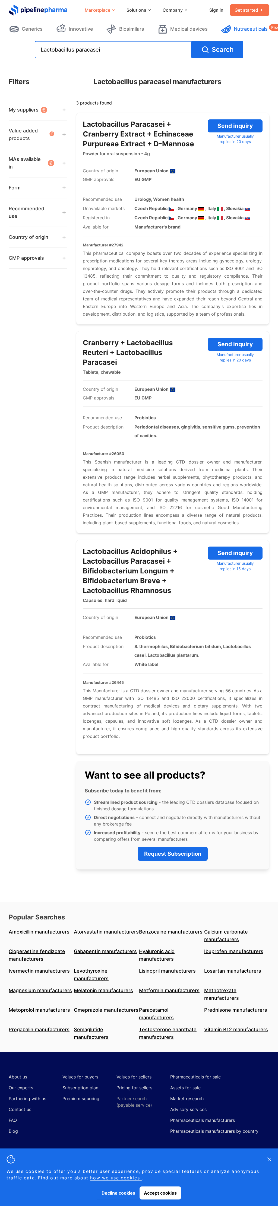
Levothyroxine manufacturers (91, 974)
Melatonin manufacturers (103, 990)
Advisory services (188, 1109)
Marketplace (97, 10)
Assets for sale (185, 1087)
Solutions (136, 10)
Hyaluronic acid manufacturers (157, 955)
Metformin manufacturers (169, 990)
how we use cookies (115, 1177)
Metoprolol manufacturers (39, 1010)
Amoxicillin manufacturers (39, 932)
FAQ (13, 1120)
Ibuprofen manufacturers (233, 951)
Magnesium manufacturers (40, 990)
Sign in (216, 10)
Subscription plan (80, 1087)
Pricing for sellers (134, 1087)
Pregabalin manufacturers (39, 1029)
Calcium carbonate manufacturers (226, 935)
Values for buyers (80, 1077)
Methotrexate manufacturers (221, 994)
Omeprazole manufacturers (106, 1010)
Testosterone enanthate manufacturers (168, 1033)
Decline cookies (118, 1193)
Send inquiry (235, 125)
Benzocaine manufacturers (171, 932)
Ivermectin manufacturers (39, 971)
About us (18, 1077)
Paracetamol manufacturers (156, 1013)
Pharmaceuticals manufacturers (202, 1120)
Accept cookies (160, 1193)
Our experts (21, 1087)
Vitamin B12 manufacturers (236, 1029)
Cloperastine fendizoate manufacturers (37, 955)
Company (173, 10)
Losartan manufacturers (232, 971)
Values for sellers (133, 1077)
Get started (246, 10)
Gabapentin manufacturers (105, 951)
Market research (187, 1098)
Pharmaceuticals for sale (195, 1077)
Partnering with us (27, 1098)
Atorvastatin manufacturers (106, 932)
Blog (13, 1131)
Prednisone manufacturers (235, 1010)
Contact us (20, 1109)
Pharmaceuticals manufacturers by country (214, 1131)
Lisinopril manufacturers (167, 971)
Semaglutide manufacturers (91, 1033)
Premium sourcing (80, 1098)
